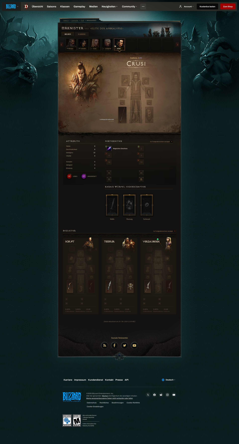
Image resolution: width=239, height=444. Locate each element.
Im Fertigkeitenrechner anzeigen (160, 141)
